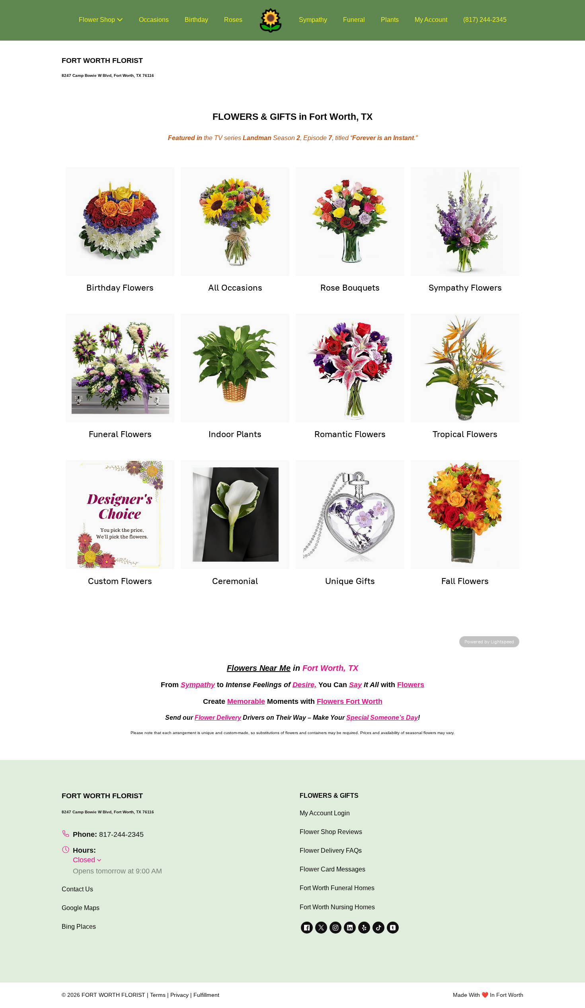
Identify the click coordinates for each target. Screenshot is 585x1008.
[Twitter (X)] (321, 928)
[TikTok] (378, 928)
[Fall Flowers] (465, 514)
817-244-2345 (121, 834)
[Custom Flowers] (120, 514)
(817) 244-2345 (485, 19)
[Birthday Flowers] (120, 221)
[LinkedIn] (350, 928)
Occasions (154, 19)
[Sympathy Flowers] (465, 221)
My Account (431, 19)
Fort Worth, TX (330, 668)
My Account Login (325, 813)
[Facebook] (307, 928)
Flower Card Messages (332, 869)
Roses (233, 19)
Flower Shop (98, 19)
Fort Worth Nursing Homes (337, 907)
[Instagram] (335, 928)
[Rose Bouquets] (350, 221)
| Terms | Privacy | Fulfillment (183, 995)
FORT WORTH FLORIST (113, 995)
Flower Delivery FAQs (331, 850)
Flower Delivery (218, 717)
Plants (390, 19)
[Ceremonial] (235, 514)
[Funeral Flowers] (120, 368)
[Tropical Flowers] (465, 368)
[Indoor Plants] (235, 368)
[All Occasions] (235, 221)
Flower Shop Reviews (331, 831)
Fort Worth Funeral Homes (337, 888)
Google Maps (80, 907)
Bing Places (79, 926)
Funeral (354, 19)
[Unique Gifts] (350, 514)
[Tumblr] (393, 928)
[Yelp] (364, 928)
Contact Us (77, 889)
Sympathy (313, 19)
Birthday (196, 19)
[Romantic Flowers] (350, 368)
